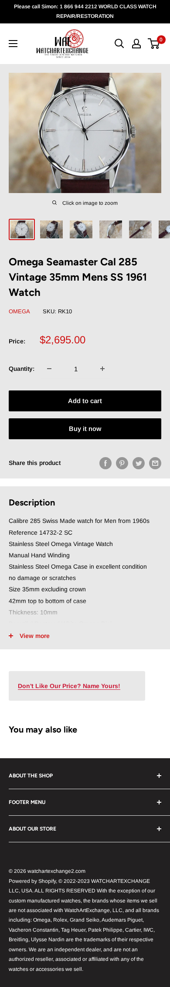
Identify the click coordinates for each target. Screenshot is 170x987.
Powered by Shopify (32, 881)
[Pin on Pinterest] (122, 463)
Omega (19, 311)
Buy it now (85, 428)
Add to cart (85, 400)
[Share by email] (155, 463)
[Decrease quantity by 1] (49, 369)
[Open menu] (13, 43)
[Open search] (119, 43)
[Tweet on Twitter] (139, 463)
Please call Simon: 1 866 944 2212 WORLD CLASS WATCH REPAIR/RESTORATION (85, 11)
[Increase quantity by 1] (102, 369)
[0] (154, 43)
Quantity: (21, 368)
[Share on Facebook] (105, 463)
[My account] (136, 43)
